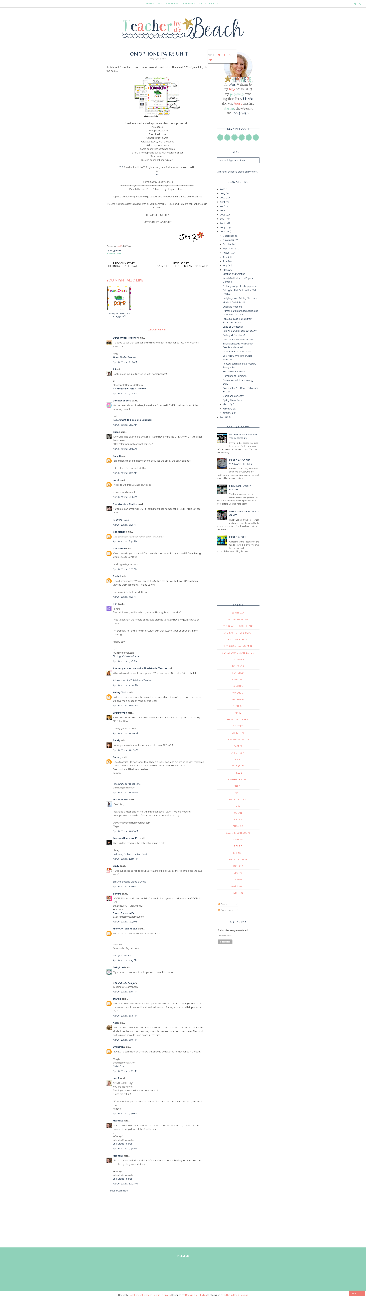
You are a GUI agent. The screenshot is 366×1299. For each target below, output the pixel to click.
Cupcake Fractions (232, 306)
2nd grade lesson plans (238, 626)
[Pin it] (210, 60)
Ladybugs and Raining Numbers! (240, 298)
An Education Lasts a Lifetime (129, 388)
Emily (116, 866)
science (238, 853)
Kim (115, 604)
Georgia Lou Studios (196, 1295)
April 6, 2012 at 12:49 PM (125, 858)
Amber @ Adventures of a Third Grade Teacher (140, 668)
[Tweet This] (219, 55)
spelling (238, 866)
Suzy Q (117, 456)
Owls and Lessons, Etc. (126, 838)
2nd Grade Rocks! (122, 1143)
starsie (117, 998)
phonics (238, 826)
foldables (238, 766)
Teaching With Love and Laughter (132, 420)
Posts (223, 904)
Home (150, 3)
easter (238, 746)
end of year (237, 753)
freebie (238, 773)
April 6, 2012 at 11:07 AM (125, 705)
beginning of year (238, 719)
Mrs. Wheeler (120, 799)
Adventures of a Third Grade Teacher (132, 680)
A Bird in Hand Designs (236, 1295)
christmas (238, 733)
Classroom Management (238, 646)
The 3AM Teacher (122, 955)
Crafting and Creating (234, 274)
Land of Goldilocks (233, 326)
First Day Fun (237, 537)
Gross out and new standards (238, 339)
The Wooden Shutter (125, 504)
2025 (223, 189)
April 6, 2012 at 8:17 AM (125, 497)
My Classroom (168, 3)
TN (157, 174)
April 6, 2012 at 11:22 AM (125, 792)
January (227, 412)
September (229, 248)
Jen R (116, 1078)
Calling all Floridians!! (234, 335)
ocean (238, 813)
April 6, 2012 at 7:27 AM (125, 425)
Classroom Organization (238, 653)
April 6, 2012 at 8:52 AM (125, 541)
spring (238, 873)
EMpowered (120, 712)
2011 (222, 417)
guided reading (238, 779)
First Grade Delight (125, 983)
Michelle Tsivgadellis (125, 928)
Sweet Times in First (125, 913)
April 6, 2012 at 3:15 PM (125, 921)
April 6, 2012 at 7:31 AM (125, 449)
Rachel (117, 576)
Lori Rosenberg (122, 400)
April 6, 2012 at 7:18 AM (125, 393)
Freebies (189, 3)
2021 (223, 202)
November (229, 240)
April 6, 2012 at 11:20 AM (125, 750)
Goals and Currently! (233, 396)
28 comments (114, 251)
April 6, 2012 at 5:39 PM (125, 960)
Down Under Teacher (125, 337)
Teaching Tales (121, 520)
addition (238, 706)
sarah (116, 480)
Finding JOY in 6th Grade (126, 656)
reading (238, 839)
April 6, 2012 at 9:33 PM (125, 1071)
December (228, 236)
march (238, 786)
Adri (115, 1023)
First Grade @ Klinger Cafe (127, 784)
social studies (238, 859)
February (228, 408)
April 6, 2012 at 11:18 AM (125, 733)
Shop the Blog (209, 3)
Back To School (238, 639)
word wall (238, 886)
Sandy (116, 740)
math (238, 793)
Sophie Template (162, 1295)
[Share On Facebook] (224, 55)
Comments (226, 910)
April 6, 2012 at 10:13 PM (125, 1183)
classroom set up (238, 739)
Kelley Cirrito (120, 692)
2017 (223, 210)
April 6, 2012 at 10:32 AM (125, 685)
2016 (223, 214)
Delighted (119, 967)
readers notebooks (238, 833)
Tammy (117, 757)
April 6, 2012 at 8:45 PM (125, 1039)
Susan (116, 432)
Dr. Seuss (238, 666)
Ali (114, 369)
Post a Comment (119, 1190)
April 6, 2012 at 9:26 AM (125, 596)
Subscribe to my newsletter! (233, 930)
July (225, 257)
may (238, 806)
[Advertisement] (157, 1219)
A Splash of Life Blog (238, 633)
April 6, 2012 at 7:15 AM (125, 362)
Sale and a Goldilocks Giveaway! (240, 331)
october (238, 820)
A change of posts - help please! (240, 286)
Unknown (118, 1047)
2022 (223, 197)
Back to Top (357, 1293)
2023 (223, 193)
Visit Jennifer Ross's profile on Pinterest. (237, 171)
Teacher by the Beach (140, 1295)
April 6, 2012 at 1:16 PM (125, 886)
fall (238, 759)
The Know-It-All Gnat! (234, 371)
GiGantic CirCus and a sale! (237, 351)
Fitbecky (118, 1120)
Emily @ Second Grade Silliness (129, 881)
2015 (223, 218)
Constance (119, 531)
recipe (238, 846)
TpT (121, 167)
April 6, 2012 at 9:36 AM (125, 661)
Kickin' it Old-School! (234, 302)
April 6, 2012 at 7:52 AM (125, 473)
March (226, 404)
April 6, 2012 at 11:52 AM (125, 831)
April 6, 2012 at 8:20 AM (125, 524)
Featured (238, 673)
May (225, 265)
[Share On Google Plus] (230, 55)
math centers (238, 799)
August (227, 252)
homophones (114, 253)
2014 (223, 223)
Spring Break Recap (233, 400)
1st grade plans (238, 619)
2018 (223, 206)
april (238, 713)
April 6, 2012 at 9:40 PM (125, 1113)
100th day (238, 613)
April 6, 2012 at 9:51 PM (125, 1148)
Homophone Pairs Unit (234, 376)
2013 (223, 227)
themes (237, 880)
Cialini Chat (119, 1066)
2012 (223, 231)
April (225, 269)
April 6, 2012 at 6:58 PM (125, 1015)
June (225, 261)
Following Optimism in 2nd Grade (130, 854)
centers (238, 726)
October (227, 244)
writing (238, 893)
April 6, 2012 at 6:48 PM (125, 991)
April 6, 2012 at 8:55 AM (125, 569)
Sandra (117, 893)
